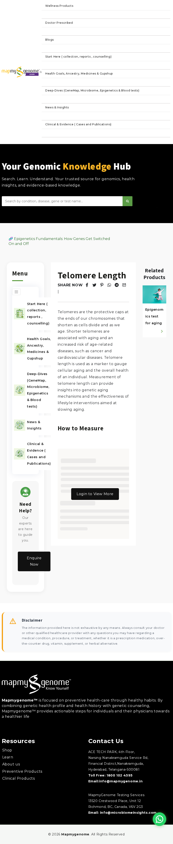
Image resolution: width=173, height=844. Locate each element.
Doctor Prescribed (59, 22)
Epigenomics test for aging (154, 316)
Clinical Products (18, 778)
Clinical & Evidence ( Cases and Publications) (78, 124)
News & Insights (57, 107)
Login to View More (95, 494)
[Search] (127, 201)
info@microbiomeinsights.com (128, 813)
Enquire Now (34, 561)
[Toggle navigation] (16, 292)
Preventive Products (22, 771)
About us (11, 764)
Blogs (49, 39)
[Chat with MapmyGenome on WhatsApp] (159, 819)
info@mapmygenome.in (121, 781)
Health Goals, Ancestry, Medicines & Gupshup (79, 73)
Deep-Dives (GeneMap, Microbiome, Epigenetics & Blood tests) (92, 90)
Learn (7, 757)
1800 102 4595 (120, 775)
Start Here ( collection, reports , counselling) (78, 56)
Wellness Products (59, 5)
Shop (7, 750)
